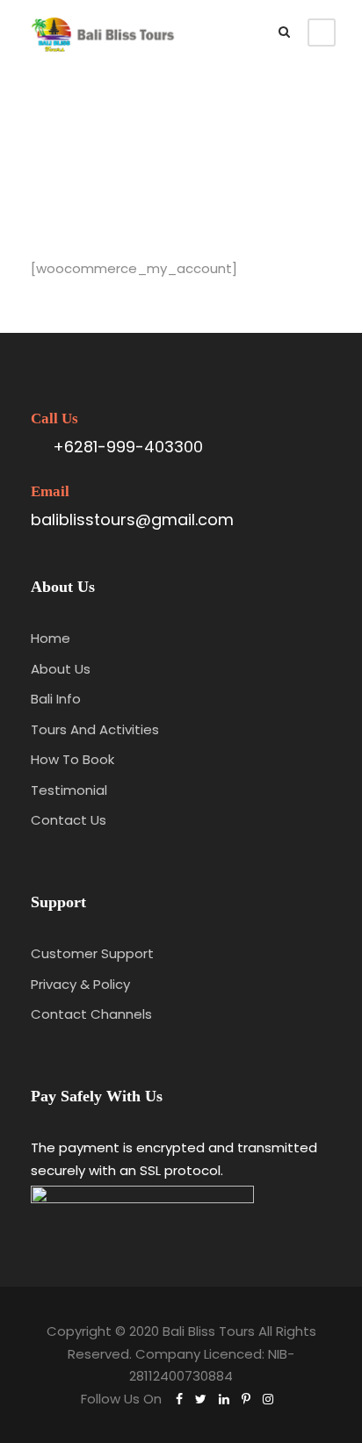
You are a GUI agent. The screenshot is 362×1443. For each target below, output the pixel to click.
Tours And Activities (95, 729)
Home (50, 638)
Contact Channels (91, 1014)
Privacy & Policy (80, 984)
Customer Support (92, 953)
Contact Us (68, 820)
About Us (60, 669)
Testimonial (69, 790)
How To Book (72, 759)
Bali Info (56, 698)
